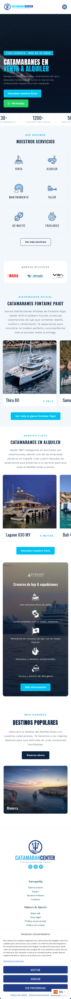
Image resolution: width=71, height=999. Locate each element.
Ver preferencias (35, 988)
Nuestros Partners (35, 895)
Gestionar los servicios (13, 961)
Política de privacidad (39, 995)
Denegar (35, 979)
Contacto (35, 899)
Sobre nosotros (35, 887)
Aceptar (35, 970)
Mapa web (35, 913)
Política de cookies (18, 995)
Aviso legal (35, 917)
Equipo (35, 891)
